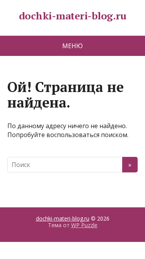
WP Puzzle (84, 225)
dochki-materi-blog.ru (72, 16)
